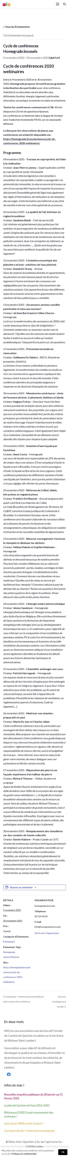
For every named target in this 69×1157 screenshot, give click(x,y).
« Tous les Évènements (16, 26)
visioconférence (11, 957)
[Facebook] (8, 1074)
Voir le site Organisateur (46, 933)
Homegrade (9, 952)
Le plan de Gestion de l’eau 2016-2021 (27, 1105)
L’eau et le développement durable (59, 1001)
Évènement (9, 941)
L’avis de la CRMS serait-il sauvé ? (23, 1123)
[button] (57, 4)
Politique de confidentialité (23, 1153)
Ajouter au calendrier (21, 887)
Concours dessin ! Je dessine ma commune (29, 1130)
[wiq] (6, 4)
